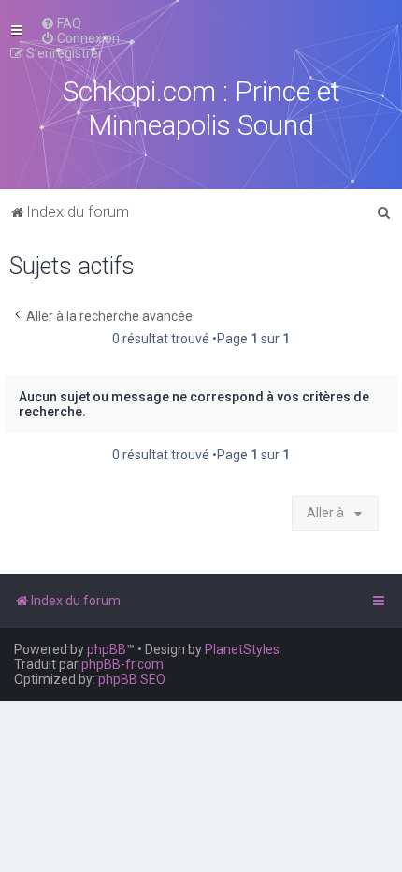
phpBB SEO (131, 679)
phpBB (106, 649)
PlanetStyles (242, 649)
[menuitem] (60, 23)
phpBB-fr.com (122, 664)
